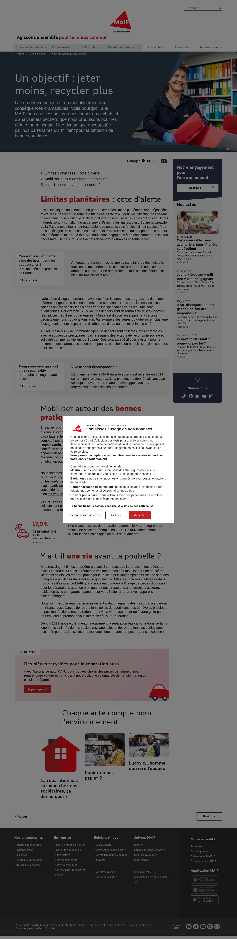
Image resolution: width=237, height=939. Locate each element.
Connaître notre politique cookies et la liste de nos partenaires (113, 505)
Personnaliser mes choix (86, 515)
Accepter (140, 515)
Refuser (116, 515)
